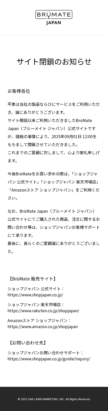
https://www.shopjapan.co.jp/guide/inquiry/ (49, 359)
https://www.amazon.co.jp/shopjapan (43, 326)
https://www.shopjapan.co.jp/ (35, 295)
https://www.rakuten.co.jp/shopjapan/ (43, 310)
